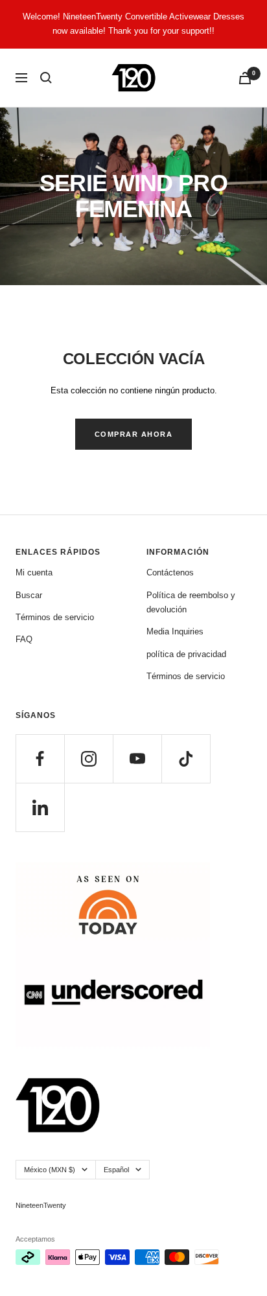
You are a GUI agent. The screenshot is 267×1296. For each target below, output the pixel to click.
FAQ (24, 639)
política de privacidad (186, 654)
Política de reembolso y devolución (190, 602)
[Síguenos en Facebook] (40, 758)
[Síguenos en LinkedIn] (40, 807)
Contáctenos (170, 572)
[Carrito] (244, 78)
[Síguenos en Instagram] (88, 758)
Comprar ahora (134, 434)
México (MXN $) (49, 1170)
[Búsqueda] (46, 78)
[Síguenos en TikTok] (185, 758)
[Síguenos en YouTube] (137, 758)
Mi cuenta (34, 572)
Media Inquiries (174, 631)
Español (116, 1170)
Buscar (29, 595)
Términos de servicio (55, 617)
